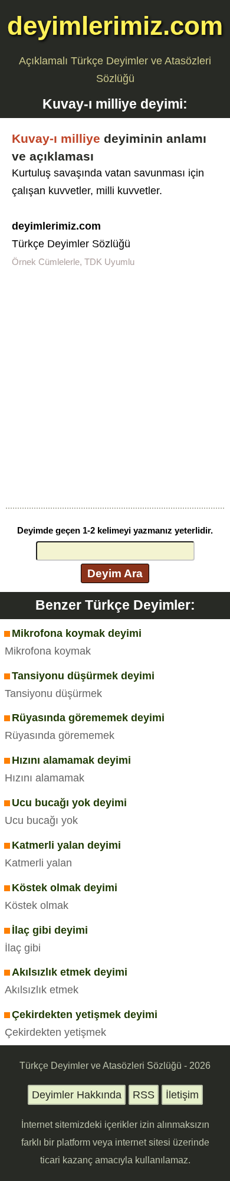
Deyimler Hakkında (76, 1095)
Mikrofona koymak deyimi (77, 633)
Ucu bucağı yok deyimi (69, 803)
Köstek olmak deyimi (64, 888)
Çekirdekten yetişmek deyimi (84, 1014)
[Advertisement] (115, 386)
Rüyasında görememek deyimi (88, 718)
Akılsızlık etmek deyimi (69, 972)
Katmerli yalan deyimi (66, 845)
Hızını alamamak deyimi (71, 760)
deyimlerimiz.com (115, 25)
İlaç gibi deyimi (50, 930)
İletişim (182, 1095)
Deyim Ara (115, 573)
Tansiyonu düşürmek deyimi (83, 676)
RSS (144, 1095)
